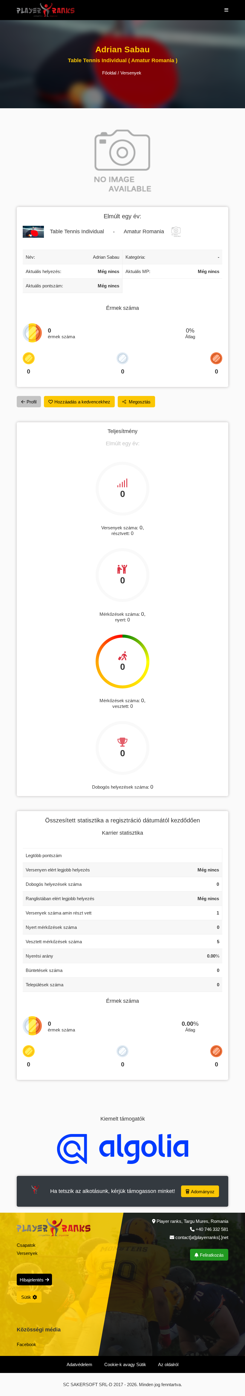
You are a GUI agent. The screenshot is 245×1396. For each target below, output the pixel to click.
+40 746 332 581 (212, 1229)
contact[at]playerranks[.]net (201, 1237)
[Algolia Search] (122, 1149)
